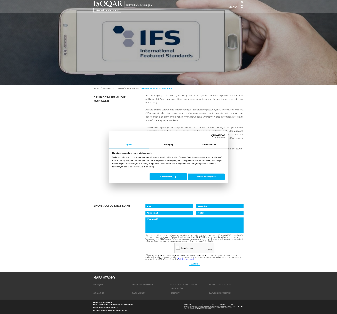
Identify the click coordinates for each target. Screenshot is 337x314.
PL (242, 2)
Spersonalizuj (166, 177)
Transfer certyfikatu (220, 285)
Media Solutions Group (104, 305)
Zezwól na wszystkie (206, 177)
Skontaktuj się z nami (107, 10)
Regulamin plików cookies (105, 308)
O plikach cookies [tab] (208, 144)
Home (97, 88)
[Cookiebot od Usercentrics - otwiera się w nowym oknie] (213, 136)
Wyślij (194, 264)
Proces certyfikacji (142, 285)
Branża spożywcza (128, 88)
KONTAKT (174, 293)
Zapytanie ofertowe (220, 293)
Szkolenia (98, 293)
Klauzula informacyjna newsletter (110, 311)
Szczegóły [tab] (168, 144)
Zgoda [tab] (129, 144)
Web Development (124, 305)
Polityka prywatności (186, 259)
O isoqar (98, 285)
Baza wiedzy (109, 88)
